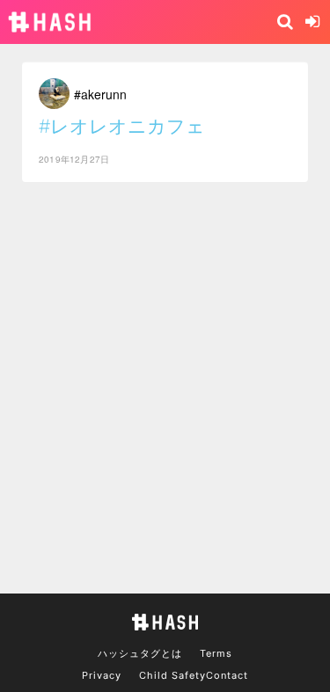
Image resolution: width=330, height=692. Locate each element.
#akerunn (100, 94)
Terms (216, 653)
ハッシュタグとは (140, 653)
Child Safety (172, 675)
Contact (227, 675)
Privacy (101, 675)
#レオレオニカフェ (122, 126)
